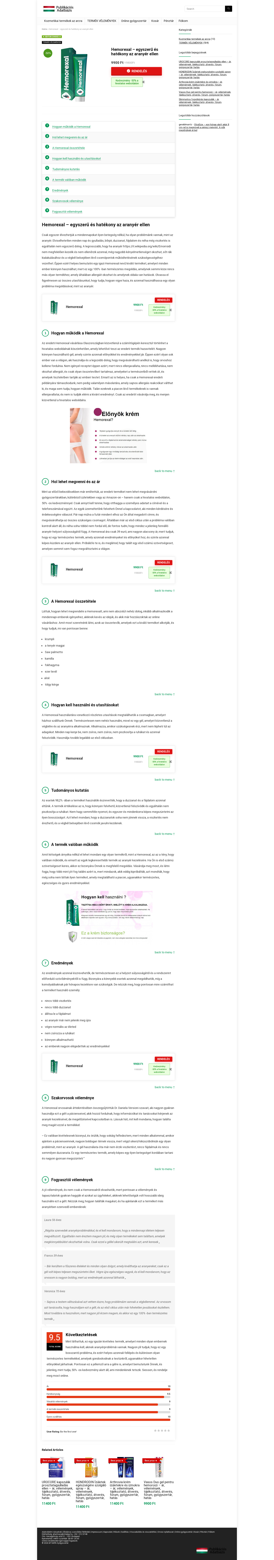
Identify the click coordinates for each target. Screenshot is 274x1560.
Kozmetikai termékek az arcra (63, 20)
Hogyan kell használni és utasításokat (76, 158)
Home (44, 29)
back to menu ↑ (165, 471)
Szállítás (125, 1532)
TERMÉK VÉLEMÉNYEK (101, 20)
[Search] (228, 9)
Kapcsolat (108, 1532)
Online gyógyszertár (134, 20)
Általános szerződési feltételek (76, 1532)
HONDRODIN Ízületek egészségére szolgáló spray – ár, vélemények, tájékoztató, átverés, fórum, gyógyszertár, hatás (91, 1491)
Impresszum (96, 1532)
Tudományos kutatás (66, 169)
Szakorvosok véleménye (67, 201)
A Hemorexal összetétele (68, 148)
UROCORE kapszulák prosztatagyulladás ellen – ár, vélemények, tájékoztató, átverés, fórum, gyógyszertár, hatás (57, 1490)
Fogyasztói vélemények (67, 211)
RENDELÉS (139, 71)
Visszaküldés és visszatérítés (143, 1532)
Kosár (155, 20)
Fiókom (183, 20)
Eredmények (60, 190)
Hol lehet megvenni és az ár (70, 137)
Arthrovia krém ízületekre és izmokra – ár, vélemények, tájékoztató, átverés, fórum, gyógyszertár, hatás (125, 1490)
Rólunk (117, 1532)
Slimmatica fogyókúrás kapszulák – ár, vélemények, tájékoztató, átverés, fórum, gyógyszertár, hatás (200, 102)
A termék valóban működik (69, 179)
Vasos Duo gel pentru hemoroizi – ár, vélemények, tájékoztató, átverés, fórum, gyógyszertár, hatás (159, 1490)
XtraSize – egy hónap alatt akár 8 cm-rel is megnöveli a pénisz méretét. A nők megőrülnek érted (204, 127)
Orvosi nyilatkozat (165, 1532)
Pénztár (169, 20)
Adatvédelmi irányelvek (52, 1532)
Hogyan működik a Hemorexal (71, 126)
